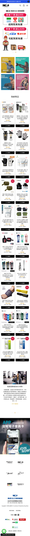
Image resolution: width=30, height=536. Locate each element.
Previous (3, 30)
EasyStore (26, 505)
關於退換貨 (11, 510)
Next (27, 30)
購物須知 (19, 530)
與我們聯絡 (18, 510)
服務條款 (15, 530)
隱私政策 (10, 530)
